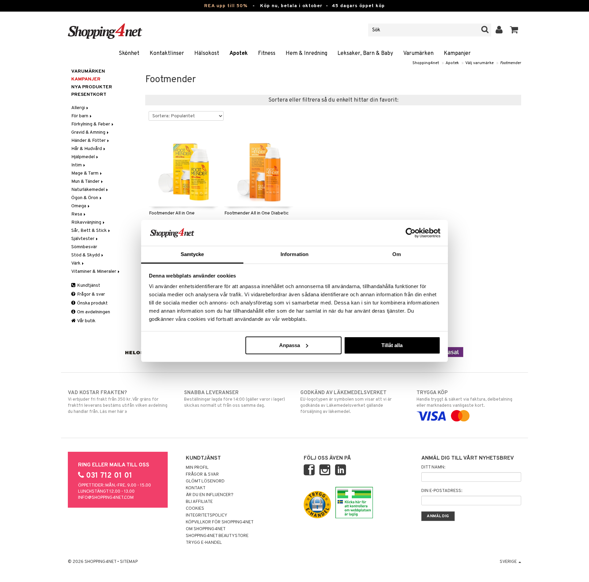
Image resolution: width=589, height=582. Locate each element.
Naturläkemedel (88, 190)
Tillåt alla (392, 345)
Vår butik (85, 321)
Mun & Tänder (86, 181)
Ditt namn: (433, 467)
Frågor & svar (90, 294)
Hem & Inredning (306, 53)
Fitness (266, 53)
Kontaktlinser (167, 53)
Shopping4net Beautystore (217, 536)
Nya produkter (91, 87)
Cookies (195, 508)
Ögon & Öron (85, 198)
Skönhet (129, 53)
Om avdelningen (93, 312)
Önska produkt (92, 303)
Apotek (238, 53)
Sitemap (129, 562)
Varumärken (418, 53)
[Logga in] (499, 30)
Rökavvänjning (86, 222)
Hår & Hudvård (87, 149)
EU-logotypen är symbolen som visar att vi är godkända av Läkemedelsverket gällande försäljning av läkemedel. (346, 402)
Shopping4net (425, 63)
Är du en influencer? (209, 495)
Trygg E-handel (204, 543)
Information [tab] (294, 254)
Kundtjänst (88, 285)
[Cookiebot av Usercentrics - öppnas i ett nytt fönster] (410, 233)
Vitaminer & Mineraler (94, 271)
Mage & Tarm (85, 173)
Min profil (197, 468)
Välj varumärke (479, 63)
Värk (76, 263)
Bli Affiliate (199, 502)
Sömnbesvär (84, 247)
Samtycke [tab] (192, 254)
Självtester (83, 239)
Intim (77, 165)
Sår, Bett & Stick (89, 231)
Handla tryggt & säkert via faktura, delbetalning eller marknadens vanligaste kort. (464, 399)
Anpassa (289, 345)
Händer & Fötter (89, 141)
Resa (77, 214)
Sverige (509, 562)
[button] (514, 30)
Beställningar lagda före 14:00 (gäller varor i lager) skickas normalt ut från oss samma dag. (234, 399)
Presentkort (88, 95)
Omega (79, 206)
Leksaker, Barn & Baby (365, 53)
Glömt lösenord (205, 481)
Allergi (78, 108)
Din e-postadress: (441, 491)
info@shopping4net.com (106, 498)
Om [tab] (396, 254)
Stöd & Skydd (86, 255)
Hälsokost (206, 53)
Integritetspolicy (206, 515)
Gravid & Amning (88, 132)
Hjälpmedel (83, 157)
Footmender (510, 63)
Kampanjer (457, 53)
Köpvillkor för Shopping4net (220, 522)
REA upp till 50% (225, 6)
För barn (80, 116)
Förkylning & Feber (91, 124)
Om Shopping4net (206, 529)
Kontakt (196, 488)
